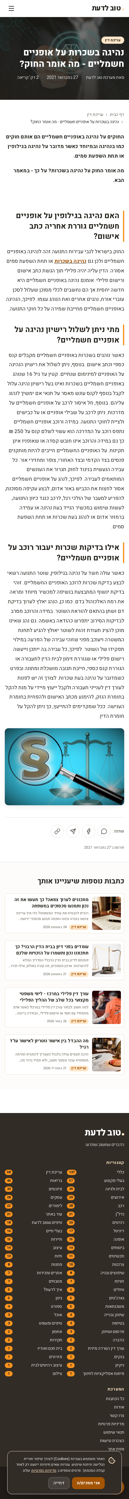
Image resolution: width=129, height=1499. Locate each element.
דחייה (58, 1483)
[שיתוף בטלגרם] (73, 831)
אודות (119, 1407)
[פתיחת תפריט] (11, 8)
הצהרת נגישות (112, 1441)
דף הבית (117, 115)
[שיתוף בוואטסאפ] (104, 831)
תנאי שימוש (114, 1432)
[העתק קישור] (57, 831)
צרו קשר (117, 1415)
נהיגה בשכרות (70, 261)
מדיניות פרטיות (111, 1424)
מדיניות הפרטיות (43, 1470)
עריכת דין (113, 40)
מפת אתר (116, 1449)
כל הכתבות (115, 1399)
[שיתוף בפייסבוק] (88, 831)
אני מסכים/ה (88, 1483)
